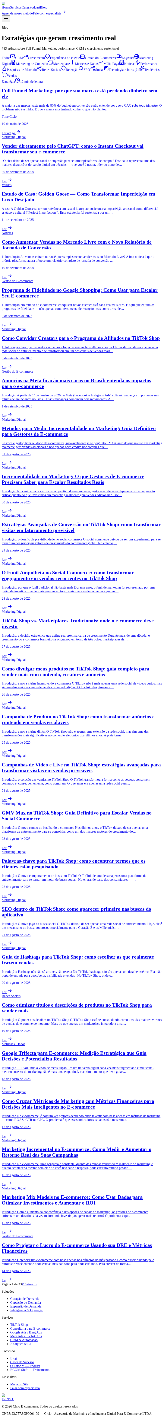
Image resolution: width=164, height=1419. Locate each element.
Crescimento (36, 58)
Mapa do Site (19, 1384)
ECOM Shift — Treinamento (30, 1370)
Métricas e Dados (86, 64)
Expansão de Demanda (25, 1306)
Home (6, 7)
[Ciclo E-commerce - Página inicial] (16, 3)
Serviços (16, 7)
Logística (128, 58)
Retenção (72, 69)
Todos (6, 58)
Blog (43, 7)
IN (7, 1399)
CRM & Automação (24, 1340)
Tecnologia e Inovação (124, 69)
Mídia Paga (111, 64)
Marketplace (61, 64)
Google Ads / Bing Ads (26, 1332)
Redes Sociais (51, 69)
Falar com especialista (25, 1388)
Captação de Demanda (25, 1302)
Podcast (34, 7)
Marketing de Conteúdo (32, 64)
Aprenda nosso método (17, 13)
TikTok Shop (19, 1324)
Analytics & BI (20, 1344)
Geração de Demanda (25, 1298)
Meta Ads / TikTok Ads (26, 1336)
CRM (19, 58)
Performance (148, 64)
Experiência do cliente (65, 58)
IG (3, 1399)
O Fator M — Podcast (25, 1366)
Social (99, 69)
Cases (25, 7)
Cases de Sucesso (22, 1362)
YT (11, 1399)
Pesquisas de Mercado (22, 69)
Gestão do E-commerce (101, 58)
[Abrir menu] (6, 18)
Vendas (12, 75)
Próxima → (29, 1284)
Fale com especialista (47, 13)
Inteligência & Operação (26, 1310)
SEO (86, 69)
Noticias (129, 64)
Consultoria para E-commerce (30, 1328)
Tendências (152, 69)
